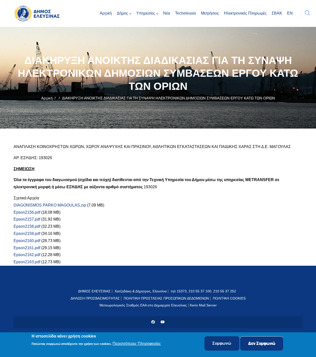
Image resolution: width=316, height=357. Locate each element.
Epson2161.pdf (27, 248)
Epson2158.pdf (27, 226)
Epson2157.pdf (27, 219)
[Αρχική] (38, 13)
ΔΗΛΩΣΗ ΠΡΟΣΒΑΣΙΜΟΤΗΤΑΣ (95, 298)
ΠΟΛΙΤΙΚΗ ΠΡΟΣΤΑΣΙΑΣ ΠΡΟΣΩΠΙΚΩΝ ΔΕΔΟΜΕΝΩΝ (166, 298)
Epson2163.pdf (27, 262)
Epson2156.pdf (27, 212)
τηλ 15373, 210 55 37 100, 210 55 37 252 (204, 291)
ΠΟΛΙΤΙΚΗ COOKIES (229, 298)
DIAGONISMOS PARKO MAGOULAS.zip (50, 205)
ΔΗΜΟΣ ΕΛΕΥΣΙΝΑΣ (94, 291)
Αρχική (47, 98)
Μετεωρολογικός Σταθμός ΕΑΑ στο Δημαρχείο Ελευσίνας (143, 305)
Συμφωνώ (221, 343)
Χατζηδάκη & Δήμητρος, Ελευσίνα (141, 291)
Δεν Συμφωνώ (261, 343)
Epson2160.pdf (27, 241)
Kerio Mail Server (203, 305)
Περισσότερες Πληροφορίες (137, 344)
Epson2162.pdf (27, 255)
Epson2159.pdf (27, 233)
